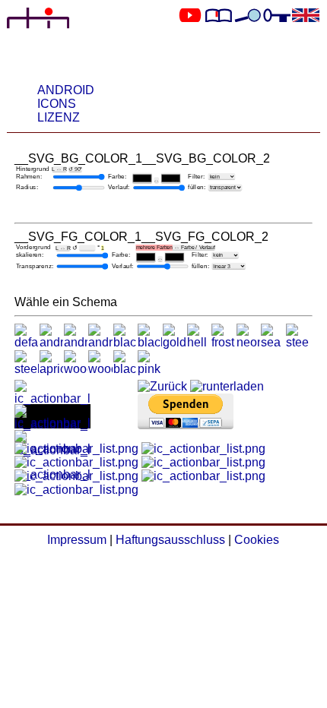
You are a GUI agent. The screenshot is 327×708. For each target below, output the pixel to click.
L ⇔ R (59, 169)
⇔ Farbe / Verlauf (174, 248)
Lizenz (58, 117)
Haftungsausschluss (170, 539)
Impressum (76, 539)
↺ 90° (75, 169)
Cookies (256, 539)
